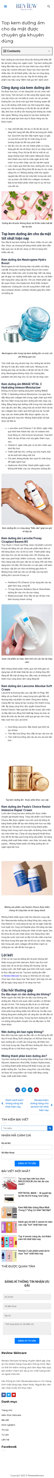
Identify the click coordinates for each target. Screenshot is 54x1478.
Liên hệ (5, 1439)
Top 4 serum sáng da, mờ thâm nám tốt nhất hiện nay (34, 1238)
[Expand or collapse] (49, 51)
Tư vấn (5, 1434)
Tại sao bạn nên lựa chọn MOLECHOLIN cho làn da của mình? (33, 1181)
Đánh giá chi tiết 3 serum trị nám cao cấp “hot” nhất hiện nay (35, 1223)
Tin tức (5, 1430)
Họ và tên (6, 1143)
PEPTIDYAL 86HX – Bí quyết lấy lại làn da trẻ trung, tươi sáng (34, 1194)
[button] (5, 6)
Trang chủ (6, 1410)
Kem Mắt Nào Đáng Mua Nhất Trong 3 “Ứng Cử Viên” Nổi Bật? (34, 1209)
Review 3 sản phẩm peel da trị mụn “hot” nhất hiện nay (34, 1252)
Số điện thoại (7, 1152)
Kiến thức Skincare (11, 1415)
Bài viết (5, 1420)
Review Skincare (11, 976)
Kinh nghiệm (8, 1425)
